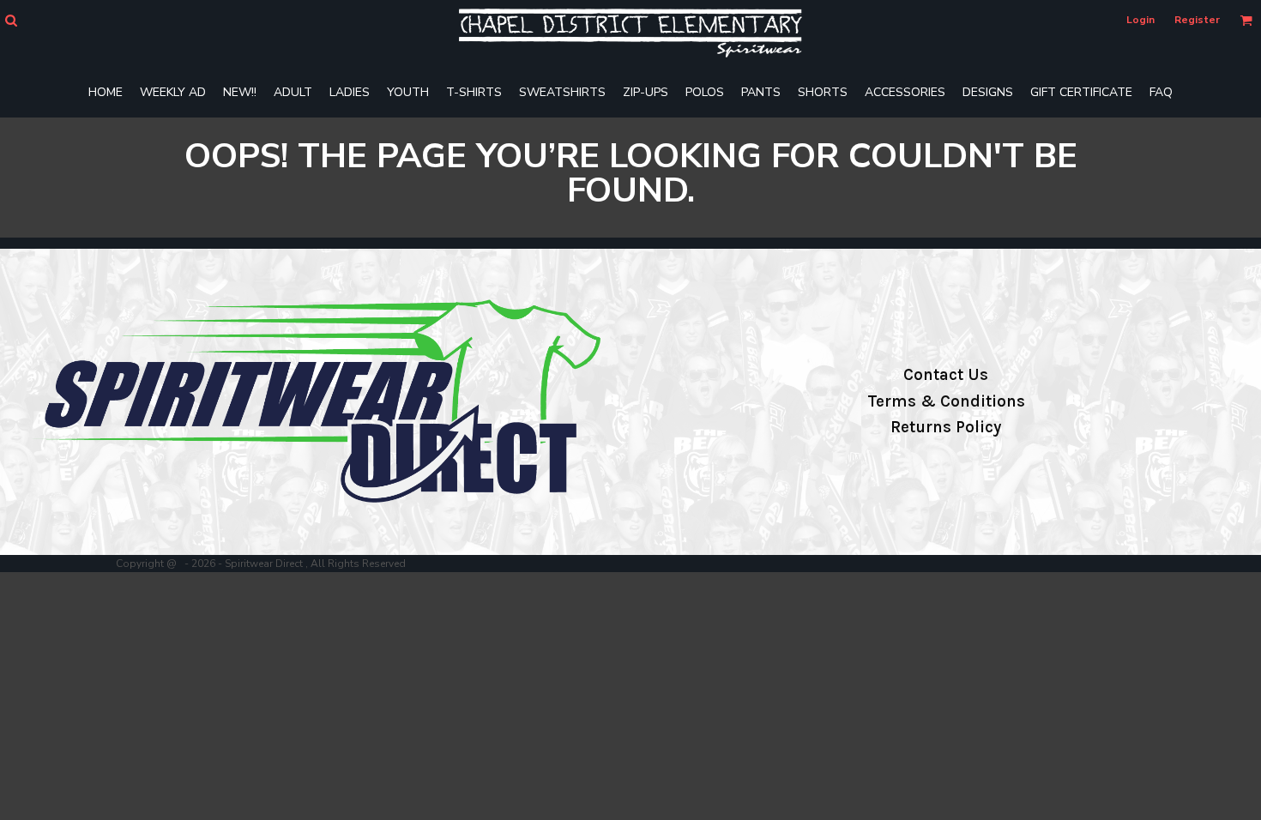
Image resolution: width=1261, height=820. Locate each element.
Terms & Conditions (946, 401)
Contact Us (945, 374)
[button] (10, 20)
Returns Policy (945, 427)
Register (1197, 20)
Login (1140, 20)
